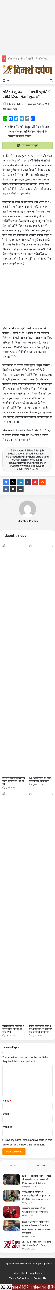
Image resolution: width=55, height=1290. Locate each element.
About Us (18, 1273)
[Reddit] (42, 482)
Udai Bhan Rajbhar (15, 104)
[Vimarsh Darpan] (27, 69)
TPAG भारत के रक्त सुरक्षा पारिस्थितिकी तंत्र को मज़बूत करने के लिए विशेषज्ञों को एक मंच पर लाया (36, 1195)
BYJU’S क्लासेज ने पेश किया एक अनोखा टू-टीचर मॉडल (40, 779)
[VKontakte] (6, 489)
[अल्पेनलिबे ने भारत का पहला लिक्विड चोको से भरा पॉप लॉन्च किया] (11, 1244)
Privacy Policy (34, 1273)
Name (6, 1100)
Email (6, 1113)
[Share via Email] (13, 489)
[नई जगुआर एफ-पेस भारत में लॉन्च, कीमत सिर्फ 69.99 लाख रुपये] (14, 907)
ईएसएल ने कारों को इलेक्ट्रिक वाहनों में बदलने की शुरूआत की (13, 781)
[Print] (20, 489)
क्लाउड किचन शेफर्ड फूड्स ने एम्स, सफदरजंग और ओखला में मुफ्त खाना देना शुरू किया (40, 1029)
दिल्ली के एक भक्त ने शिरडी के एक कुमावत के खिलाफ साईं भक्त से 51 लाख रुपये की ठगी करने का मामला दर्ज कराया (36, 1227)
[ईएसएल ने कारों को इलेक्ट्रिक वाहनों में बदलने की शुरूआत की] (14, 659)
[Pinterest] (35, 482)
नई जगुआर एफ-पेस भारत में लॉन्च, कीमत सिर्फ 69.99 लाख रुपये (13, 1029)
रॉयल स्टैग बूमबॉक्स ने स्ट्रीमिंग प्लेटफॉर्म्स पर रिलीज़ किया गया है (35, 1210)
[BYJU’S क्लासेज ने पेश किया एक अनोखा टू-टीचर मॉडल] (41, 659)
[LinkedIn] (20, 482)
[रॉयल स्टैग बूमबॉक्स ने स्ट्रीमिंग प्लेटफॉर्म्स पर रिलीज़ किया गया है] (11, 1212)
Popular (41, 1165)
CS (51, 1263)
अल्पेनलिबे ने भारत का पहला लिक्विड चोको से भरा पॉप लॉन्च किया (36, 1243)
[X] (13, 482)
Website (7, 1126)
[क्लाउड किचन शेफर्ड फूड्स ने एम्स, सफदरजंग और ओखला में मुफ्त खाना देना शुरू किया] (41, 907)
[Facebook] (6, 482)
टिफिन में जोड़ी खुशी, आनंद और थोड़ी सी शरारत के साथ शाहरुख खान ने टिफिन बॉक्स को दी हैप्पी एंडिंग (36, 1179)
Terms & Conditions (20, 1278)
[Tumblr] (28, 482)
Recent (13, 1165)
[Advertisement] (27, 27)
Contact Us (40, 1278)
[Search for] (51, 80)
